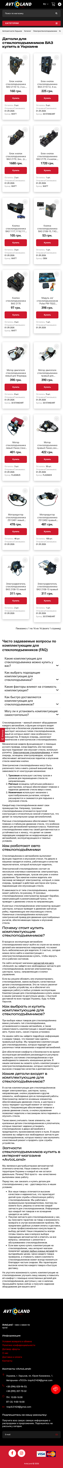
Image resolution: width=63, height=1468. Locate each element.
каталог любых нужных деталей (37, 1251)
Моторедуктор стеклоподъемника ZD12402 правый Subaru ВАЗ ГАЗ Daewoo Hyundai (47, 520)
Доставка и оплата (12, 1357)
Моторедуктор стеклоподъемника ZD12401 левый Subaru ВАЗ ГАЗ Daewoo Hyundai (16, 520)
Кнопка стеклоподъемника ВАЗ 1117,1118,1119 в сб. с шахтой (16, 230)
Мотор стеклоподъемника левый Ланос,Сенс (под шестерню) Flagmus (16, 448)
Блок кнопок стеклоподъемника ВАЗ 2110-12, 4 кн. (47, 84)
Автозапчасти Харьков (12, 31)
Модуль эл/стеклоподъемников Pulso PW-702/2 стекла (47, 302)
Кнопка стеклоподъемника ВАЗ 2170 (16, 301)
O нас (5, 1353)
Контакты (7, 1360)
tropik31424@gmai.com (19, 1406)
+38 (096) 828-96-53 (16, 1386)
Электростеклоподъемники (45, 31)
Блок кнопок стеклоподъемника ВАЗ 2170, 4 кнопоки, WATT (47, 157)
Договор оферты (11, 1349)
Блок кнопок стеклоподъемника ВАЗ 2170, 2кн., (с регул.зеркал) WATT (15, 157)
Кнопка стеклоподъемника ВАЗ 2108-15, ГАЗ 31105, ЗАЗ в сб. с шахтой (47, 231)
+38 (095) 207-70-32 (16, 1391)
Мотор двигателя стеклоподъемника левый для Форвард (15, 373)
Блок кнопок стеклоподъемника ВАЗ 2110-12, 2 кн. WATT (16, 85)
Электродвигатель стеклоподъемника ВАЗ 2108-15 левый (16, 586)
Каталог (27, 31)
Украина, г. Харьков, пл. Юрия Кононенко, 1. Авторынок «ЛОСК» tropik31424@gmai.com (29, 1378)
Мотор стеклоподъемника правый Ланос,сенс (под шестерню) (47, 446)
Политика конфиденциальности (18, 1345)
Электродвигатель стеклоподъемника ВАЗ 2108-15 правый (47, 586)
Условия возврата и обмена (17, 1341)
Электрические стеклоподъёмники (31, 752)
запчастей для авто (43, 963)
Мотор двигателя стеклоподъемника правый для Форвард (47, 374)
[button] (55, 1389)
